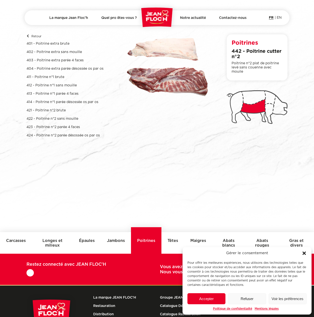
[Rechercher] (31, 18)
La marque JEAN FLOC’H (114, 297)
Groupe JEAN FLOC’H (178, 297)
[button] (304, 253)
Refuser (247, 299)
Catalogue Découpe (177, 306)
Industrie (119, 39)
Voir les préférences (287, 299)
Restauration (104, 306)
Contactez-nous (233, 18)
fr (271, 17)
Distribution (119, 30)
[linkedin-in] (30, 273)
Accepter (206, 299)
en (279, 17)
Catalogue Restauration (180, 314)
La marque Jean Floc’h (68, 18)
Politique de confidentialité (232, 308)
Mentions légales (267, 308)
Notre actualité (193, 18)
